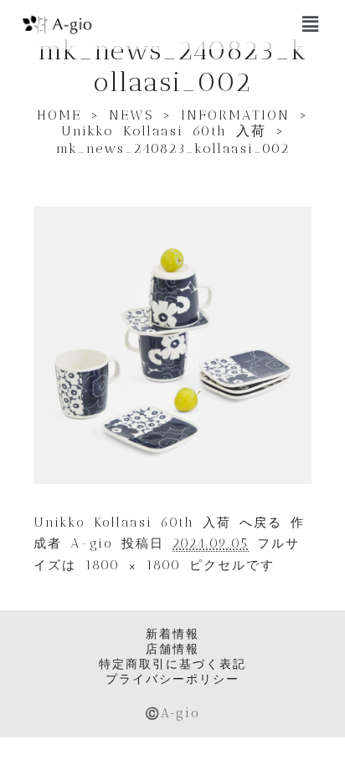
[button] (311, 24)
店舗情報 (172, 648)
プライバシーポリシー (172, 679)
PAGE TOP (321, 726)
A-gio (91, 543)
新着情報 (172, 633)
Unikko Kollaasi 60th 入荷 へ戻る (157, 522)
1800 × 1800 (133, 565)
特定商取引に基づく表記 (172, 664)
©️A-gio (172, 712)
